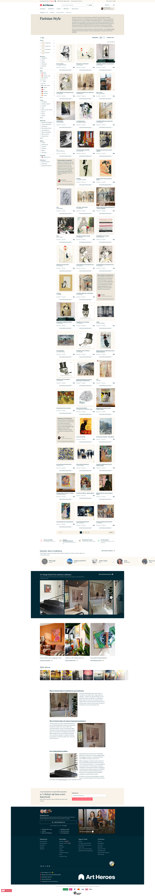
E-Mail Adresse (75, 793)
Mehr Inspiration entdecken (105, 574)
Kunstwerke (42, 8)
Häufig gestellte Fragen (47, 829)
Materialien (66, 8)
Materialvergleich (63, 779)
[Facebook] (49, 866)
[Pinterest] (47, 866)
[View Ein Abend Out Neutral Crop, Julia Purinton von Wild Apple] (81, 594)
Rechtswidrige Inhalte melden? (82, 886)
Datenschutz (91, 886)
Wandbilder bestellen (65, 829)
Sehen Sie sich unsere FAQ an (68, 184)
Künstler (59, 8)
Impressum (97, 886)
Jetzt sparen (6, 890)
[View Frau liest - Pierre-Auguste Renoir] (50, 591)
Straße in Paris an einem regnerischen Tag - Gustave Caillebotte (65, 171)
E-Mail (65, 825)
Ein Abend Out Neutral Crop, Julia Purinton (105, 286)
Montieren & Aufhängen (47, 833)
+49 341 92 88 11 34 (109, 9)
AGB (67, 886)
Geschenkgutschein (64, 833)
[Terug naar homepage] (46, 5)
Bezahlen (44, 831)
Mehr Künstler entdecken (107, 550)
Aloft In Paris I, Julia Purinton (86, 23)
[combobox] (74, 5)
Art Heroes (101, 839)
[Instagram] (45, 866)
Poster (113, 29)
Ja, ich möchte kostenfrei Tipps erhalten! (82, 799)
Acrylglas (74, 30)
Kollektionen (51, 8)
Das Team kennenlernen (85, 831)
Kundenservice (107, 7)
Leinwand (109, 29)
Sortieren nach (110, 37)
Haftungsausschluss (72, 886)
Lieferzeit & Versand (64, 831)
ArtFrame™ (86, 761)
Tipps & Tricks (75, 8)
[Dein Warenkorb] (114, 5)
